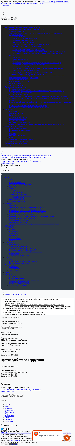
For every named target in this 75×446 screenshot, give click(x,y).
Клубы (7, 418)
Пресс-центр (9, 412)
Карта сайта (9, 421)
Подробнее (5, 5)
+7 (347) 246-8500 (7, 390)
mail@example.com (7, 391)
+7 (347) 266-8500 (20, 390)
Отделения (8, 408)
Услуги (7, 414)
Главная (7, 405)
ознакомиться (14, 440)
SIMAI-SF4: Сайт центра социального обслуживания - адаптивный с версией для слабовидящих (35, 3)
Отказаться (13, 444)
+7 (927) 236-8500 (34, 390)
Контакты (8, 419)
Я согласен (5, 444)
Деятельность (10, 410)
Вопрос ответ (9, 416)
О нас (7, 406)
